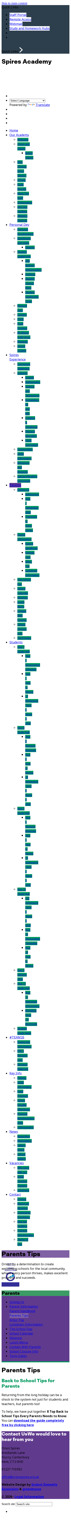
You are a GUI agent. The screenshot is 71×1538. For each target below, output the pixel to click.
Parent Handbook (22, 1311)
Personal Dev (19, 225)
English (29, 377)
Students (16, 642)
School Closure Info (22, 629)
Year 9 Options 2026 (22, 974)
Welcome (22, 140)
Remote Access (20, 19)
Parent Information (23, 1306)
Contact (15, 1194)
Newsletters (24, 1141)
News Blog (23, 1136)
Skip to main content (14, 3)
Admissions (32, 494)
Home (13, 130)
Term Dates (24, 638)
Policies (21, 1078)
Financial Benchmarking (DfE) (26, 1118)
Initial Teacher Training (22, 1181)
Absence (22, 597)
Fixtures (30, 247)
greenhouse (31, 1489)
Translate (43, 105)
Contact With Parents (22, 615)
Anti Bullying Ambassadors (33, 265)
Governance (24, 202)
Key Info (15, 1073)
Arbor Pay (16, 1320)
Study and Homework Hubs (29, 28)
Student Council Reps (30, 283)
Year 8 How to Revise (29, 764)
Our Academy (19, 135)
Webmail (15, 24)
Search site (8, 1504)
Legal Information (29, 1496)
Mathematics (32, 382)
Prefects (30, 274)
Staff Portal (17, 15)
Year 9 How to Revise (29, 844)
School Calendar (21, 1333)
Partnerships (25, 449)
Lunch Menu (18, 1342)
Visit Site (7, 1284)
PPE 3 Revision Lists (22, 1055)
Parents (15, 485)
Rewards (22, 342)
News (13, 1131)
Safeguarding (25, 1127)
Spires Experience (17, 357)
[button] (21, 50)
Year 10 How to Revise (29, 957)
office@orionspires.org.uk (20, 1477)
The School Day (20, 1329)
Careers (22, 315)
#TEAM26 (16, 1037)
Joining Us (23, 490)
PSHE (20, 319)
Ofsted (21, 180)
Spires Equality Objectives (23, 1105)
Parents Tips (18, 1315)
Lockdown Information (26, 1324)
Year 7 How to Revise (29, 683)
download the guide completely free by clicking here (33, 1422)
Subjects (22, 373)
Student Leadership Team (32, 296)
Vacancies (16, 1163)
